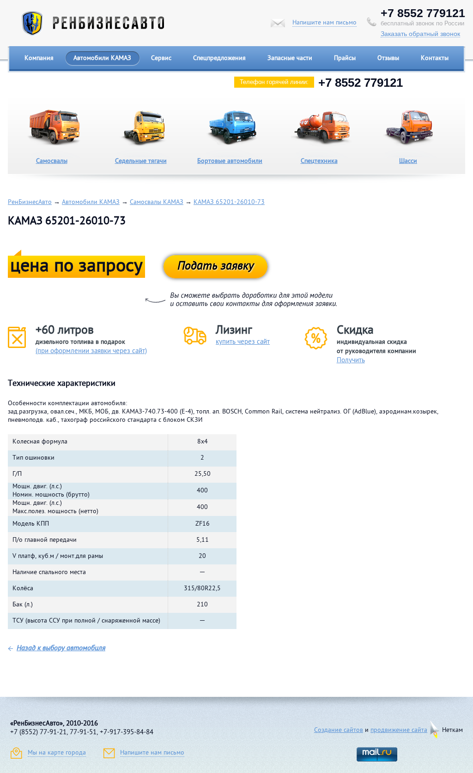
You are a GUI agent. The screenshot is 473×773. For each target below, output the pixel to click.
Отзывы (388, 58)
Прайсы (345, 58)
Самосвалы (51, 161)
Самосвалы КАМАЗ (156, 202)
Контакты (435, 58)
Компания (39, 58)
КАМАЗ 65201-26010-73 (229, 202)
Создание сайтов (338, 730)
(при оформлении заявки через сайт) (91, 351)
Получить (351, 360)
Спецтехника (319, 161)
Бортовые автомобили (229, 161)
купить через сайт (243, 342)
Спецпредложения (219, 58)
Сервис (161, 58)
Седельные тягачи (141, 161)
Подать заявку (215, 267)
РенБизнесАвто (30, 202)
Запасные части (289, 58)
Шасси (408, 161)
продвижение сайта (398, 730)
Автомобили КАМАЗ (102, 58)
